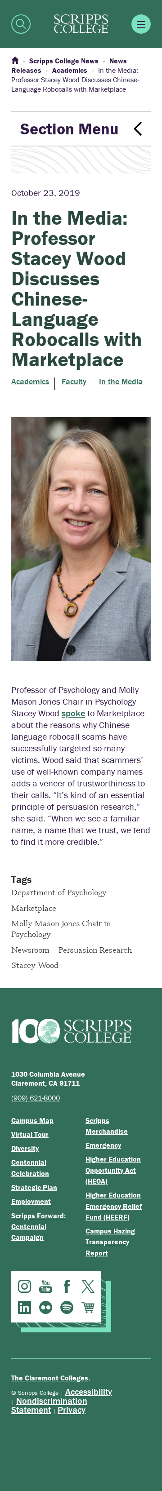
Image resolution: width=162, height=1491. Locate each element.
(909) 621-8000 (35, 1097)
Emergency (103, 1144)
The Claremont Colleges (49, 1377)
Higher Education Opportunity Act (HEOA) (113, 1169)
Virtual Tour (30, 1134)
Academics (30, 381)
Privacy (72, 1409)
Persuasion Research (95, 949)
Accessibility (88, 1391)
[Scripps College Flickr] (46, 1307)
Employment (31, 1201)
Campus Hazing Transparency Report (110, 1241)
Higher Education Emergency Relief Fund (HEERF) (114, 1205)
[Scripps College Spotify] (67, 1307)
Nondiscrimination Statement (49, 1405)
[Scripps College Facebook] (67, 1286)
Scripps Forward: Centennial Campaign (38, 1226)
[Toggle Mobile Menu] (141, 24)
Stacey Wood (34, 964)
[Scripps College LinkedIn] (24, 1307)
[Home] (14, 60)
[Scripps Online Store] (88, 1307)
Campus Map (32, 1120)
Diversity (25, 1148)
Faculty (74, 381)
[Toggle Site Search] (21, 24)
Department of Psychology (59, 892)
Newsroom (30, 949)
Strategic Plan (34, 1187)
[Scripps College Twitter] (88, 1286)
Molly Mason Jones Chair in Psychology (61, 928)
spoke (73, 713)
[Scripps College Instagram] (24, 1286)
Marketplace (33, 907)
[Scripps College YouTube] (46, 1286)
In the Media (121, 381)
